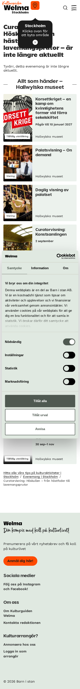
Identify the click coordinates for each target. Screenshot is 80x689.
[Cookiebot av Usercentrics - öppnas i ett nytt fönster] (57, 256)
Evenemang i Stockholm (40, 476)
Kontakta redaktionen (22, 623)
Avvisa (40, 429)
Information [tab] (40, 268)
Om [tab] (65, 268)
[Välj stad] (35, 5)
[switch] (69, 355)
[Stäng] (35, 42)
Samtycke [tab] (14, 268)
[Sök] (65, 8)
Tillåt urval (40, 415)
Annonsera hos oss (19, 644)
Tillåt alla (40, 401)
